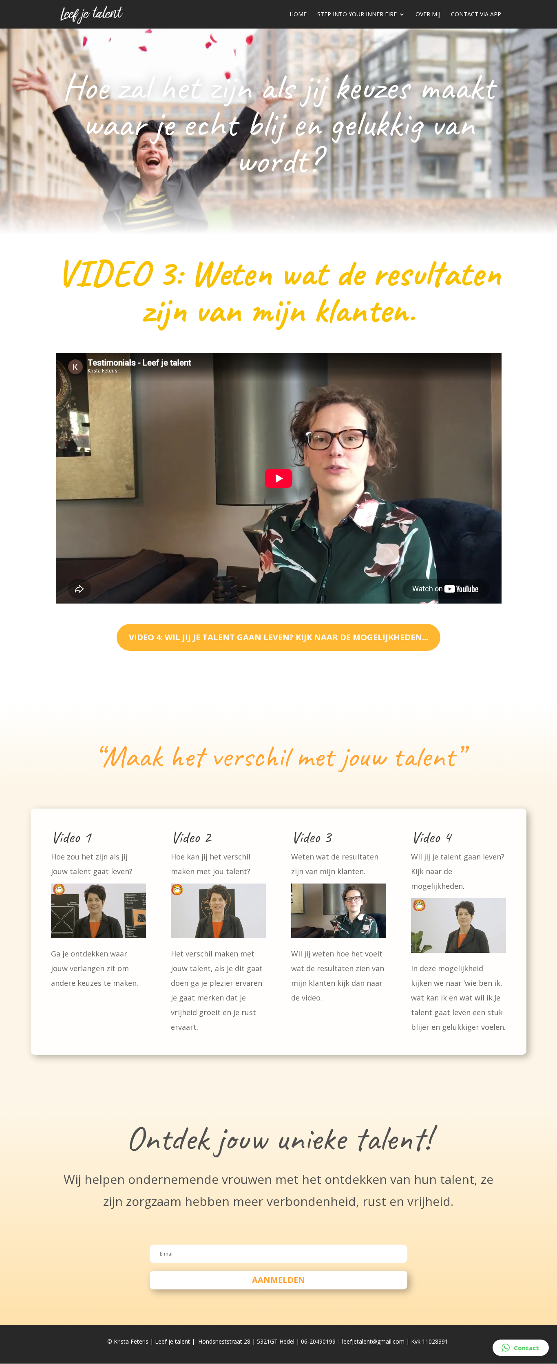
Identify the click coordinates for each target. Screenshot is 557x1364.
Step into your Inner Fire (357, 14)
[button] (521, 1348)
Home (298, 14)
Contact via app (476, 14)
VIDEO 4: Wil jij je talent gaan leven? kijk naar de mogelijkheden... (278, 637)
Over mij (428, 14)
